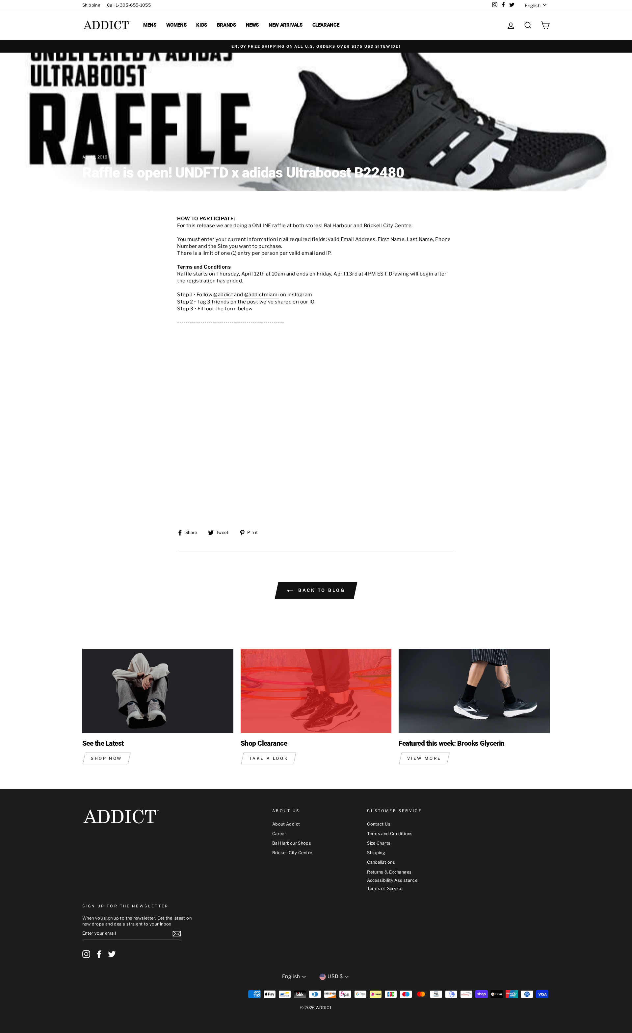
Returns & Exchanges (389, 872)
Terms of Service (384, 888)
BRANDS (226, 25)
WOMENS (176, 25)
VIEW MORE (424, 758)
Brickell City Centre (292, 852)
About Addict (286, 824)
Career (279, 833)
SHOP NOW (106, 758)
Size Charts (378, 843)
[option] (316, 46)
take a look (268, 758)
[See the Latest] (157, 691)
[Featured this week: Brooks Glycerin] (474, 691)
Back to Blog (320, 590)
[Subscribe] (176, 934)
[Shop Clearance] (316, 691)
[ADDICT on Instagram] (86, 954)
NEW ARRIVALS (286, 25)
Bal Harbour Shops (291, 843)
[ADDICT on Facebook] (99, 954)
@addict (223, 295)
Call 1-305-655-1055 (129, 5)
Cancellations (381, 862)
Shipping (91, 5)
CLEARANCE (325, 25)
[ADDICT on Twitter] (112, 954)
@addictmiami (261, 295)
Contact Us (378, 824)
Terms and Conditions (390, 833)
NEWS (252, 25)
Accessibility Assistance (392, 880)
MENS (149, 25)
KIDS (201, 25)
